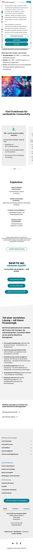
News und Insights (7, 472)
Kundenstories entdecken (17, 249)
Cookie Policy (20, 9)
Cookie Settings (16, 533)
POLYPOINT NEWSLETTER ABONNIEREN (16, 500)
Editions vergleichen (16, 285)
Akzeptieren (16, 40)
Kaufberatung (6, 480)
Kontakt (4, 486)
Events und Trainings (8, 469)
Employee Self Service (8, 417)
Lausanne (26, 509)
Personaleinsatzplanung (10, 412)
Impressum (25, 531)
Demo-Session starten (16, 279)
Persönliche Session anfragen (16, 292)
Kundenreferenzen (8, 483)
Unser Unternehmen (8, 466)
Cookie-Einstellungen (16, 36)
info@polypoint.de (16, 525)
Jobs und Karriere (7, 463)
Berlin (5, 509)
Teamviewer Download (9, 490)
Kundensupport (7, 493)
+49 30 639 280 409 (16, 523)
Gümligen (15, 509)
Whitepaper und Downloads (10, 476)
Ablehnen (16, 44)
